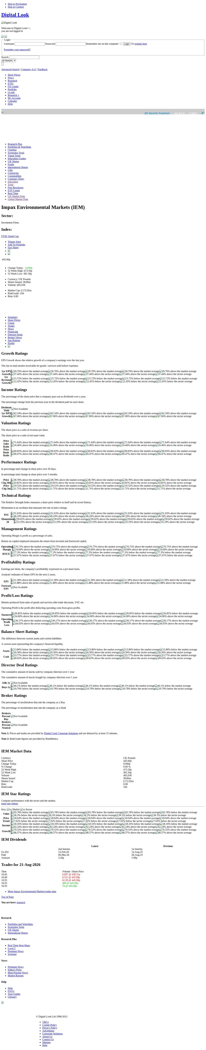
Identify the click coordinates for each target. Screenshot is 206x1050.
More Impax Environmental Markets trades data (32, 891)
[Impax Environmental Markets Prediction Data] (9, 346)
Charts (11, 323)
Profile (11, 343)
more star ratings (9, 803)
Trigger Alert (14, 241)
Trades (11, 326)
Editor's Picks (15, 969)
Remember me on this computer (102, 43)
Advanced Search (10, 69)
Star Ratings (14, 340)
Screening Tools (16, 927)
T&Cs (45, 1022)
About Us (47, 1036)
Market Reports (15, 975)
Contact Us (48, 1039)
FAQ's (11, 991)
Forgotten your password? (17, 49)
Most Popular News (18, 972)
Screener (12, 954)
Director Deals (15, 334)
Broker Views (15, 337)
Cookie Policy (49, 1025)
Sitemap (46, 1042)
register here (141, 43)
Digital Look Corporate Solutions (61, 733)
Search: (5, 57)
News (11, 328)
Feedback (42, 69)
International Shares (18, 933)
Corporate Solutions (52, 1033)
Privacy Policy (49, 1027)
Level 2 (11, 948)
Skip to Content (16, 6)
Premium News (15, 951)
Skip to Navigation (17, 4)
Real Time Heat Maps (19, 945)
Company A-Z (28, 69)
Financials (13, 331)
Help (10, 988)
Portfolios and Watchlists (20, 924)
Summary (13, 317)
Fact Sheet (13, 247)
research (21, 902)
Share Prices (14, 320)
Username (9, 43)
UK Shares (13, 930)
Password (50, 43)
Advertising (48, 1030)
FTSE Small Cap (10, 236)
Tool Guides (14, 994)
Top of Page (7, 897)
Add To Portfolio (16, 244)
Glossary (12, 997)
